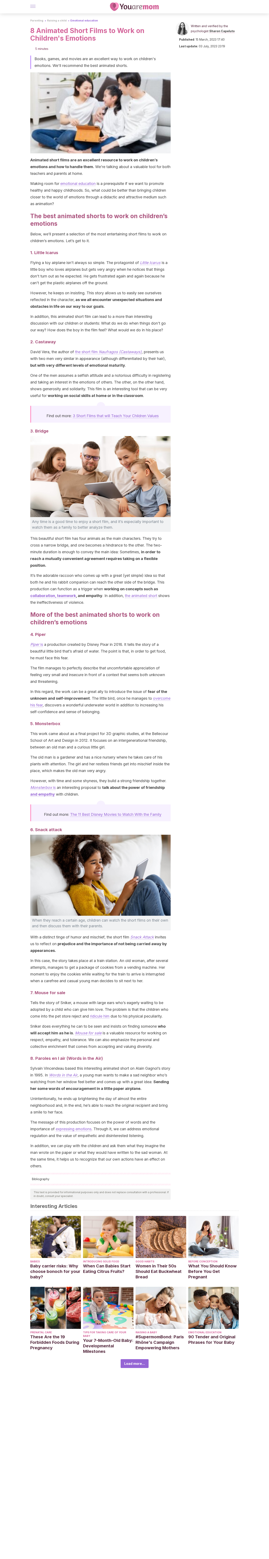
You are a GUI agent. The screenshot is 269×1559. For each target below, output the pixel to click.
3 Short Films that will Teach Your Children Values (116, 416)
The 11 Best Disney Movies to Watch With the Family (115, 814)
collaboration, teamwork (53, 595)
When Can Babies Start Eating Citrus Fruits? (107, 1268)
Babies (35, 1261)
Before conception (203, 1261)
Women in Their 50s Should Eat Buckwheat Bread (159, 1271)
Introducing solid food (101, 1261)
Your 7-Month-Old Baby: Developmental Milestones (108, 1346)
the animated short (141, 595)
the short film (87, 352)
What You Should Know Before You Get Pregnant (212, 1271)
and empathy (42, 794)
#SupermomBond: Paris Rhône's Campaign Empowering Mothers (160, 1342)
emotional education (78, 183)
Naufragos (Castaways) (120, 352)
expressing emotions (73, 1129)
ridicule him (99, 1016)
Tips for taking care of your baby (104, 1334)
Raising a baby (146, 1332)
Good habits (145, 1261)
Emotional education (84, 20)
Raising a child (57, 20)
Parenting (36, 20)
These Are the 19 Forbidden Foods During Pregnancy (54, 1342)
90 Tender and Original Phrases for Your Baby (211, 1339)
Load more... (134, 1363)
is (36, 644)
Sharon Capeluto (222, 31)
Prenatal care (41, 1332)
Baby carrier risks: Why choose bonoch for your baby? (55, 1271)
